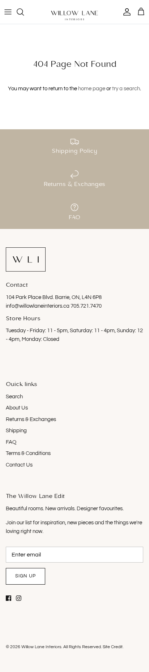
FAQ (11, 442)
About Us (17, 408)
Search (14, 396)
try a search (126, 88)
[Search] (24, 12)
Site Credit (113, 647)
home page (91, 88)
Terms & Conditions (28, 453)
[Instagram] (18, 598)
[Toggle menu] (8, 12)
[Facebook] (8, 598)
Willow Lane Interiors (41, 647)
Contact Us (19, 465)
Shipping (16, 430)
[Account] (125, 12)
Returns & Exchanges (31, 419)
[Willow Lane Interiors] (74, 15)
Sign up (25, 575)
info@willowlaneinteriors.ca (38, 306)
